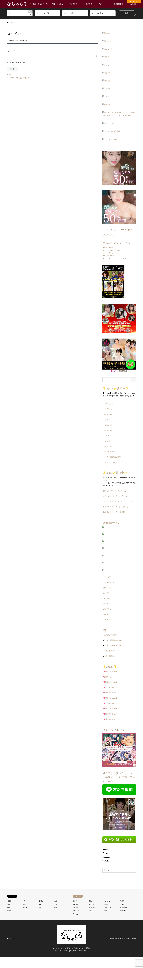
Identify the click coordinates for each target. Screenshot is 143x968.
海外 (8, 907)
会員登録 (133, 4)
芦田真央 (106, 598)
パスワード (11, 51)
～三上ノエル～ (108, 425)
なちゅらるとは (57, 4)
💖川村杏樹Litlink (109, 719)
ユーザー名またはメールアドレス (18, 41)
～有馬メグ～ (108, 430)
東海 (40, 904)
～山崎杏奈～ (108, 436)
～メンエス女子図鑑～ (111, 462)
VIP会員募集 (87, 4)
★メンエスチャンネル (110, 253)
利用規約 (75, 948)
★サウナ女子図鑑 (108, 255)
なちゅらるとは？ (58, 948)
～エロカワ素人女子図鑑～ (112, 457)
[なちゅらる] (71, 943)
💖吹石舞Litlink (108, 703)
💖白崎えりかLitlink (110, 671)
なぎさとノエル (108, 582)
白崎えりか (76, 911)
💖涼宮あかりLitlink (110, 709)
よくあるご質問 (84, 948)
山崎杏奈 (106, 593)
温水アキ (106, 603)
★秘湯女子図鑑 (107, 247)
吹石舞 (122, 901)
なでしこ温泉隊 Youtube (112, 645)
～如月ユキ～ (108, 446)
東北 (24, 904)
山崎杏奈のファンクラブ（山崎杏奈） (116, 507)
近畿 (40, 907)
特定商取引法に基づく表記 (78, 951)
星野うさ (91, 904)
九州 (24, 901)
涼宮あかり (107, 609)
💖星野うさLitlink (109, 677)
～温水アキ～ (108, 414)
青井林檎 (106, 614)
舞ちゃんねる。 (108, 588)
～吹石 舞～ (107, 441)
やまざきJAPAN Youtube (112, 651)
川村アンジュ (108, 619)
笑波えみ (91, 911)
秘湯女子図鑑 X (109, 656)
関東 (55, 907)
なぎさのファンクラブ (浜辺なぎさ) (115, 496)
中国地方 (9, 901)
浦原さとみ (107, 907)
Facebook (11, 938)
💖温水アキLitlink (109, 714)
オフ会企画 (73, 4)
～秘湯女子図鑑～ (109, 451)
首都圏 (9, 911)
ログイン (12, 69)
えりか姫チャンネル (110, 577)
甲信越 (25, 907)
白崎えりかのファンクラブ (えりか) (115, 491)
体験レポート (103, 4)
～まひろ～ (107, 420)
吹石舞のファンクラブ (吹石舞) (114, 512)
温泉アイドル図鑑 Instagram (114, 635)
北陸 (55, 901)
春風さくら (107, 904)
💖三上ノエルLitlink (110, 698)
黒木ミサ (75, 914)
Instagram (13, 938)
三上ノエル (92, 901)
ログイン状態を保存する (18, 62)
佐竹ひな (107, 901)
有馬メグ (123, 904)
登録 (10, 74)
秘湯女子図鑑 (118, 4)
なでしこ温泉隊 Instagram (113, 640)
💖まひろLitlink (108, 687)
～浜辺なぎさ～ (108, 409)
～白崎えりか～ (108, 404)
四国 (8, 904)
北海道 (41, 901)
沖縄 (55, 904)
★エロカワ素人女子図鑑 (111, 250)
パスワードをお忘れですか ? (19, 78)
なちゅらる (119, 938)
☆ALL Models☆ (108, 235)
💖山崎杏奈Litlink (109, 693)
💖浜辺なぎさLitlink (110, 682)
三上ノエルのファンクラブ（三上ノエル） (118, 501)
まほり (75, 901)
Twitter (8, 938)
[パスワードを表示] (96, 56)
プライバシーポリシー (62, 951)
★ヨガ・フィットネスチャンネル (114, 258)
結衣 (105, 911)
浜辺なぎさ (92, 907)
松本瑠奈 (75, 907)
